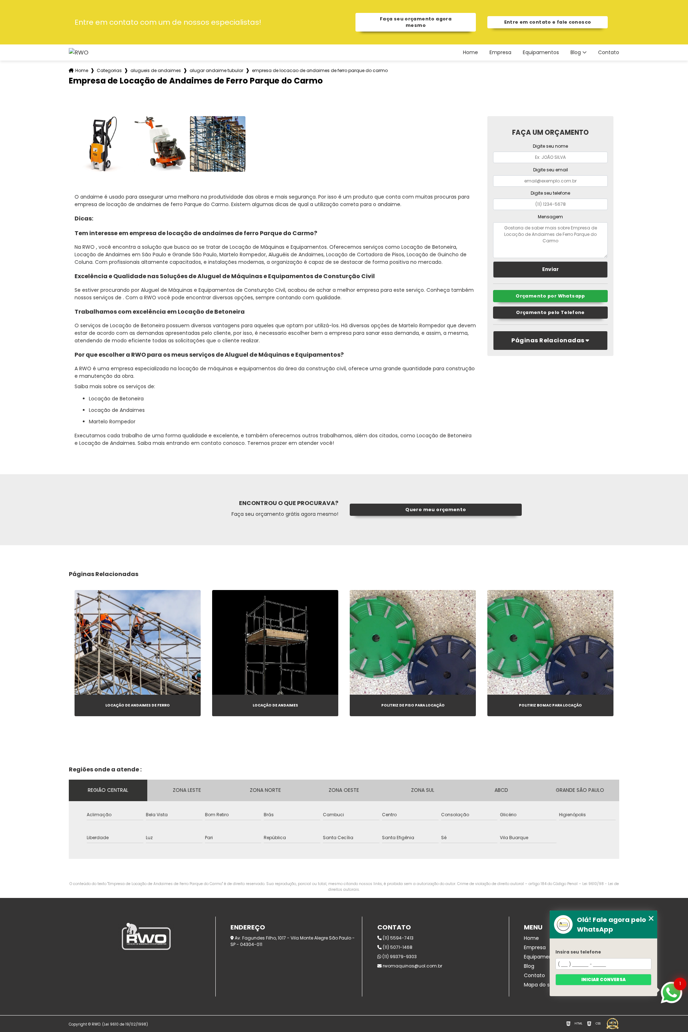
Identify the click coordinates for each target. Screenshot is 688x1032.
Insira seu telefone (578, 952)
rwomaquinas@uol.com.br (412, 966)
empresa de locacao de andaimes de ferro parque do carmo (320, 70)
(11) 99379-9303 (399, 956)
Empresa (500, 52)
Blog (575, 52)
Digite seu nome (550, 146)
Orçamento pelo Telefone (550, 312)
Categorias (109, 70)
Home (470, 52)
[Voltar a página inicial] (79, 52)
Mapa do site (540, 984)
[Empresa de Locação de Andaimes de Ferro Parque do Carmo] (102, 144)
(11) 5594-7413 (398, 938)
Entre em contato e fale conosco (547, 22)
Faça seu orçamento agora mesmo (416, 22)
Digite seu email (550, 170)
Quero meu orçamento (435, 510)
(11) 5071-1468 (397, 947)
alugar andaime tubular (216, 70)
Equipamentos (541, 52)
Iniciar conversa (603, 979)
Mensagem (550, 217)
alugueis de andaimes (155, 70)
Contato (608, 52)
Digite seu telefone (550, 193)
